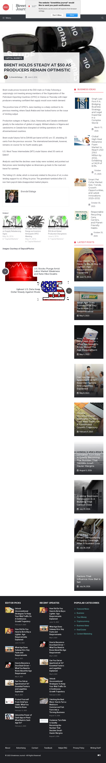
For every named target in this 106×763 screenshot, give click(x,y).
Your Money (82, 617)
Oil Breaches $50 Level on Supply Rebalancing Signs (12, 231)
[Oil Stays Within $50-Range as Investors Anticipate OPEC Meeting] (35, 221)
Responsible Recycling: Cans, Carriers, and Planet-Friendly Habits (97, 220)
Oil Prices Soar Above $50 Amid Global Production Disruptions (57, 231)
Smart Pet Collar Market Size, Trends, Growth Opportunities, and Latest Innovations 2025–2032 (95, 189)
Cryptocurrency (83, 621)
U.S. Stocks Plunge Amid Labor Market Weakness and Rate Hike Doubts (47, 271)
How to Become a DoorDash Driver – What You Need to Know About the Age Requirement (87, 344)
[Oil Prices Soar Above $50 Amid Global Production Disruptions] (58, 221)
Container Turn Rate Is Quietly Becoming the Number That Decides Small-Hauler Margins (88, 460)
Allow (72, 15)
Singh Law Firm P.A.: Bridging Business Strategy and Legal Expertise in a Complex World (97, 111)
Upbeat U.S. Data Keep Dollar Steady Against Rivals (25, 290)
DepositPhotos (27, 248)
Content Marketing (84, 634)
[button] (102, 17)
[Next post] (69, 291)
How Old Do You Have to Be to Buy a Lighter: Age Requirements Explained (89, 267)
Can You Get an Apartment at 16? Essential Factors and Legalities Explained (87, 383)
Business (80, 613)
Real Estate (81, 630)
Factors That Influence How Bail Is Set (89, 579)
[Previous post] (5, 271)
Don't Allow (57, 15)
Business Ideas (83, 626)
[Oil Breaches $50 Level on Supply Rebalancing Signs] (13, 221)
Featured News (83, 609)
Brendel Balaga (16, 77)
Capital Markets (13, 58)
